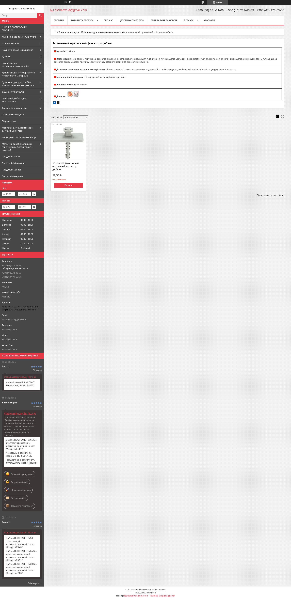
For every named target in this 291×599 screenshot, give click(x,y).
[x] (58, 103)
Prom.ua (162, 590)
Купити (68, 185)
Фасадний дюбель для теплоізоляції (14, 100)
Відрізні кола (9, 121)
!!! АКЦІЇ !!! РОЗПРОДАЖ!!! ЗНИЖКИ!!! (14, 29)
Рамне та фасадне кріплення (17, 49)
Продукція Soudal (11, 169)
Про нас (108, 20)
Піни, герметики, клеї (13, 114)
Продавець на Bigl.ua (145, 593)
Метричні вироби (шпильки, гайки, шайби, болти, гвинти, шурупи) (17, 146)
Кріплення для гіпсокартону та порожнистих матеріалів (18, 74)
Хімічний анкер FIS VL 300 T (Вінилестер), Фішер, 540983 (20, 384)
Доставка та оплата (132, 20)
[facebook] (54, 103)
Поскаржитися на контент (135, 596)
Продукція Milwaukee (13, 163)
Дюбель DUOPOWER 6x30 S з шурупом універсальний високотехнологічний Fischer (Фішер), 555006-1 (21, 568)
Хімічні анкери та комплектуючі (19, 36)
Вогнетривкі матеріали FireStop (19, 137)
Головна (59, 20)
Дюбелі (6, 56)
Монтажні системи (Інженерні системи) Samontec (18, 129)
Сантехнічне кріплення (14, 107)
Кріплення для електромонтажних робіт (15, 64)
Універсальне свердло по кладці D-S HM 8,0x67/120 (19, 454)
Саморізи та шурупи (13, 91)
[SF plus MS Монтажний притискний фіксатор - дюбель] (68, 143)
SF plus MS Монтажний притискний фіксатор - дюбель (65, 166)
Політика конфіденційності (162, 596)
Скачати (188, 20)
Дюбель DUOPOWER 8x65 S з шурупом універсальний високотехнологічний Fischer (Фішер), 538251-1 (21, 444)
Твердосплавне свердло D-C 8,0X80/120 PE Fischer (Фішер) (21, 461)
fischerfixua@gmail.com (14, 319)
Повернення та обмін (164, 20)
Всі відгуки (33, 583)
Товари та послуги (82, 20)
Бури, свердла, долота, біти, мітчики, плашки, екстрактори (18, 84)
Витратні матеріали (12, 176)
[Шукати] (40, 15)
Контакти (209, 20)
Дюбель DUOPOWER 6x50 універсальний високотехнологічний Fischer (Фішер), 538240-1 (20, 542)
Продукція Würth (11, 156)
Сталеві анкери (10, 43)
